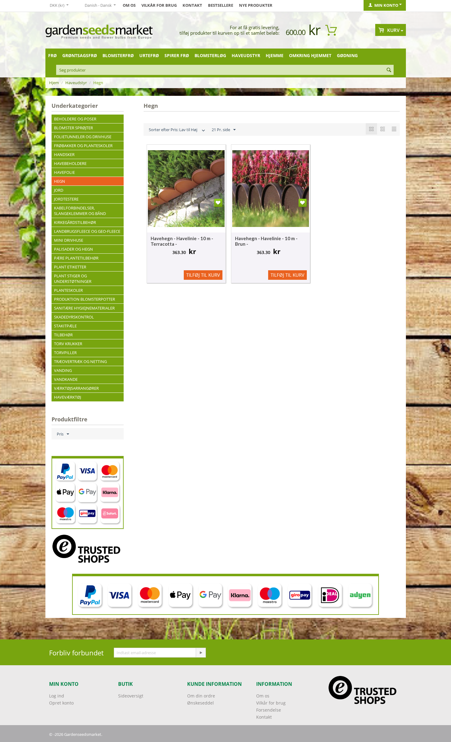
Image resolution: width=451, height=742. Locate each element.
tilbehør (63, 335)
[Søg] (389, 70)
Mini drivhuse (68, 240)
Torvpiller (65, 352)
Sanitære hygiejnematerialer (84, 308)
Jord (58, 190)
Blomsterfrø (118, 55)
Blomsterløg (210, 55)
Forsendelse (268, 710)
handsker (64, 154)
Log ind (56, 696)
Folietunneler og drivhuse (82, 136)
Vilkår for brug (159, 5)
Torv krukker (68, 343)
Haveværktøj (67, 397)
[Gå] (201, 652)
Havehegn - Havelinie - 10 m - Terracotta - (182, 241)
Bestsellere (220, 5)
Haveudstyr (246, 55)
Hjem (54, 82)
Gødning (347, 55)
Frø (52, 55)
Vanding (63, 370)
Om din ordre (201, 696)
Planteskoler (68, 290)
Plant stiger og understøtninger (72, 278)
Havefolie (64, 172)
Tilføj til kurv (203, 275)
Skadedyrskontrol (74, 317)
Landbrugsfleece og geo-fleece (87, 231)
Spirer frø (176, 55)
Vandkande (66, 379)
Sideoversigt (130, 696)
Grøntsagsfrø (79, 55)
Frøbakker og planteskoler (83, 145)
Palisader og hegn (73, 249)
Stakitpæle (65, 326)
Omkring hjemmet (310, 55)
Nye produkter (255, 5)
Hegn (59, 181)
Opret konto (61, 703)
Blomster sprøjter (73, 128)
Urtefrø (149, 55)
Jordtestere (66, 199)
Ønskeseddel (200, 703)
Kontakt (192, 5)
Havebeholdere (70, 163)
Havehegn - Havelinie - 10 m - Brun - (266, 241)
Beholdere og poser (75, 119)
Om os (129, 5)
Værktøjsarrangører (76, 388)
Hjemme (274, 55)
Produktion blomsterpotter (84, 299)
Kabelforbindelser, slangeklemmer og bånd (80, 210)
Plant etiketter (70, 267)
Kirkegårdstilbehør (75, 222)
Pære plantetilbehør (76, 258)
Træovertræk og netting (80, 361)
